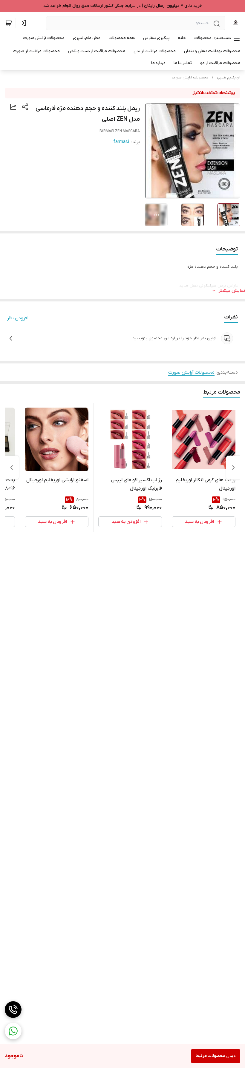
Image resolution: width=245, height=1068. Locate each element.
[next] (11, 467)
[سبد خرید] (8, 23)
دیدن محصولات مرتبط (215, 1056)
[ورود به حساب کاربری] (24, 23)
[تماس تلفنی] (13, 1009)
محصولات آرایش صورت (190, 77)
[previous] (233, 467)
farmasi (121, 142)
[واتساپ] (13, 1031)
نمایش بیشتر (232, 291)
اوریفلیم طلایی (228, 77)
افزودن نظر (17, 318)
